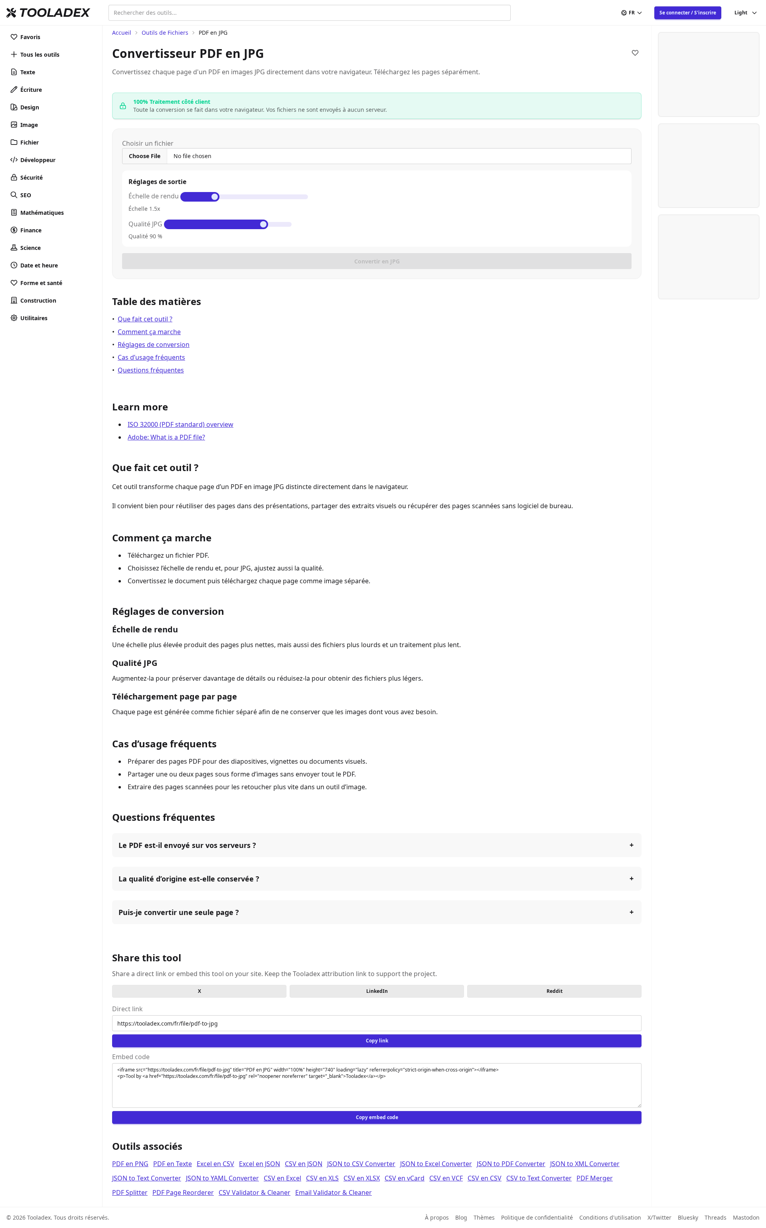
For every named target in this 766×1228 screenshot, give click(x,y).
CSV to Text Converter (539, 1178)
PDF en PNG (130, 1163)
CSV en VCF (446, 1178)
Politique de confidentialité (537, 1217)
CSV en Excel (282, 1178)
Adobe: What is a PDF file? (166, 437)
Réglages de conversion (154, 344)
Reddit (555, 991)
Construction (38, 300)
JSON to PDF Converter (511, 1163)
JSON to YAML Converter (222, 1178)
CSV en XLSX (362, 1178)
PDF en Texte (172, 1163)
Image (29, 125)
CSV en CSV (484, 1178)
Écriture (31, 89)
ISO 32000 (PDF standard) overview (180, 424)
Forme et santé (41, 283)
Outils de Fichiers (165, 32)
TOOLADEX (54, 13)
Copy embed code (377, 1117)
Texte (27, 72)
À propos (437, 1217)
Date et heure (39, 265)
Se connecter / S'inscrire (687, 12)
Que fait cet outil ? (145, 319)
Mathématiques (42, 212)
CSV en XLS (322, 1178)
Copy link (377, 1040)
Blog (461, 1217)
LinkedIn (377, 991)
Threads (716, 1217)
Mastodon (746, 1217)
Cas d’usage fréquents (151, 357)
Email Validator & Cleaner (333, 1192)
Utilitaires (33, 318)
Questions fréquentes (151, 370)
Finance (30, 230)
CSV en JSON (303, 1163)
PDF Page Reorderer (183, 1192)
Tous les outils (39, 54)
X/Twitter (659, 1217)
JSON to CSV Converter (361, 1163)
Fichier (29, 142)
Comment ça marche (149, 331)
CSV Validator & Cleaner (254, 1192)
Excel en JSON (259, 1163)
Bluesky (688, 1217)
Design (29, 107)
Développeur (37, 160)
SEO (25, 195)
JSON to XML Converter (585, 1163)
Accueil (121, 32)
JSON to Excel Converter (436, 1163)
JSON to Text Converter (146, 1178)
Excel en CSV (215, 1163)
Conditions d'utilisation (610, 1217)
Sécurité (31, 177)
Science (30, 248)
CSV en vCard (404, 1178)
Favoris (30, 37)
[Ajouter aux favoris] (635, 52)
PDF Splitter (130, 1192)
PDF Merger (594, 1178)
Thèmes (484, 1217)
